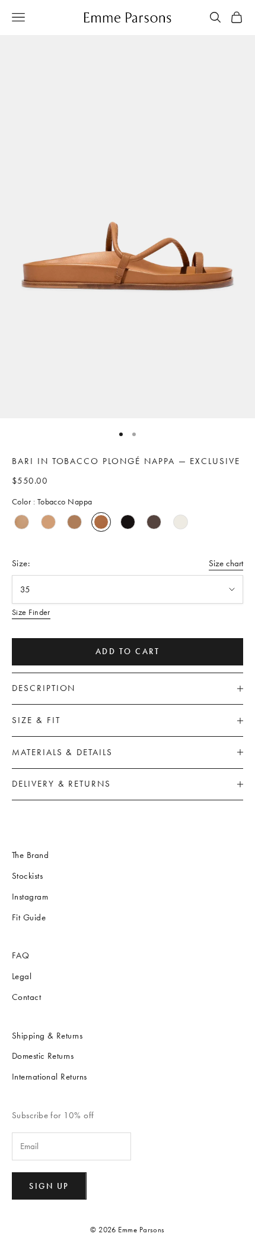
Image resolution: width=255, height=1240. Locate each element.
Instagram (30, 896)
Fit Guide (29, 917)
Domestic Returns (43, 1055)
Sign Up (49, 1186)
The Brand (30, 855)
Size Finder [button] (31, 612)
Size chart (226, 563)
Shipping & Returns (47, 1035)
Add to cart (127, 651)
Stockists (27, 875)
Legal (21, 976)
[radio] (21, 522)
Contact (26, 997)
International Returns (49, 1076)
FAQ (20, 955)
